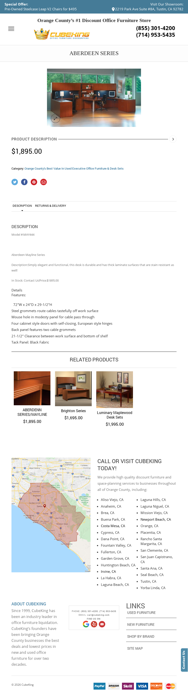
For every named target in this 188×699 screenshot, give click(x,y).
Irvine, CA (108, 571)
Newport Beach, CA (156, 519)
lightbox (55, 118)
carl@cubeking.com (98, 615)
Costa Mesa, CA (113, 525)
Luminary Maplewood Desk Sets (114, 414)
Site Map (135, 648)
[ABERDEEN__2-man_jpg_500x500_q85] (94, 98)
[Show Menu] (12, 29)
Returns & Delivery (50, 206)
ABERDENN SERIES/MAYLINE (32, 412)
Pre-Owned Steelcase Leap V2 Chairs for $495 (41, 9)
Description (22, 206)
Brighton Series (73, 410)
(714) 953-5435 (155, 35)
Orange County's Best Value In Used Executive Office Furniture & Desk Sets (74, 168)
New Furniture (141, 624)
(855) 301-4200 (155, 28)
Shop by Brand (140, 636)
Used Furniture (141, 612)
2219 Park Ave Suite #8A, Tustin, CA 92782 (149, 9)
